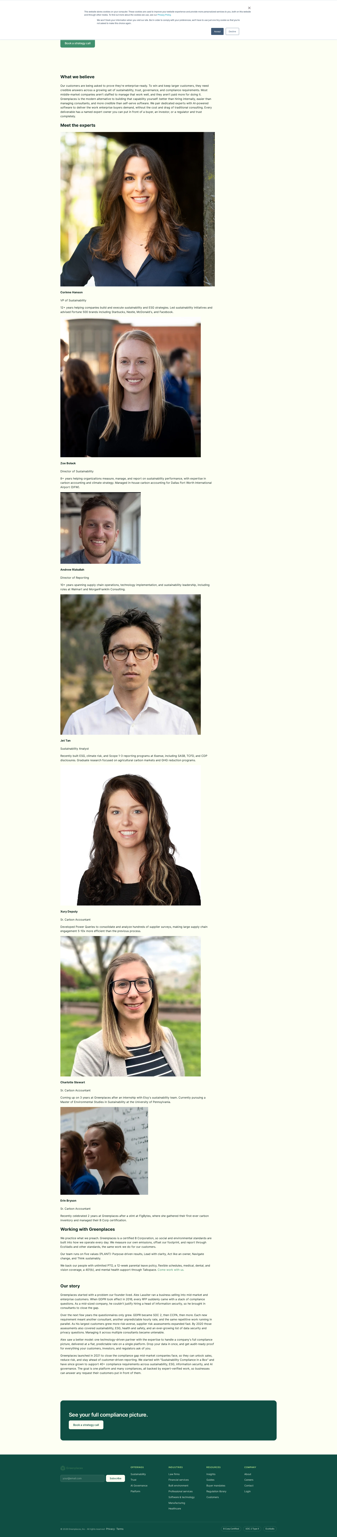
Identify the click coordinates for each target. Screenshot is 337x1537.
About (247, 1474)
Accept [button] (217, 31)
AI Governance (139, 1485)
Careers (248, 1479)
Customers (212, 1497)
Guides (210, 1479)
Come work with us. (171, 1269)
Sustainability (138, 1474)
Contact (248, 1485)
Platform (135, 1491)
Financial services (178, 1479)
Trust (133, 1479)
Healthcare (174, 1508)
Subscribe (115, 1478)
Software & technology (181, 1497)
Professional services (180, 1491)
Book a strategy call (78, 43)
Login (247, 1491)
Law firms (174, 1474)
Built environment (178, 1485)
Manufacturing (176, 1502)
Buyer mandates (215, 1485)
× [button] (249, 6)
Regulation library (216, 1491)
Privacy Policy (164, 14)
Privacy (110, 1528)
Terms (119, 1528)
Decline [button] (232, 31)
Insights (210, 1474)
